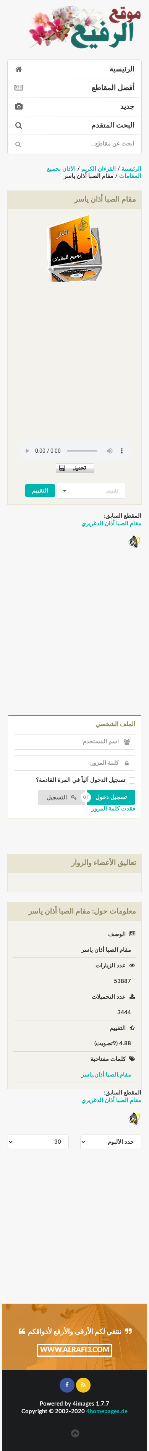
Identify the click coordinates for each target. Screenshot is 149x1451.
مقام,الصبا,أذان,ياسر (106, 1075)
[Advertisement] (74, 358)
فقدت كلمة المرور (113, 809)
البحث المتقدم (112, 125)
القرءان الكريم (98, 169)
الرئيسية (122, 69)
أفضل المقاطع (113, 88)
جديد (127, 106)
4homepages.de (107, 1411)
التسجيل (57, 798)
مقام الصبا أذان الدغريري (111, 523)
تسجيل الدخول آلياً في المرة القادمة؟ (80, 780)
